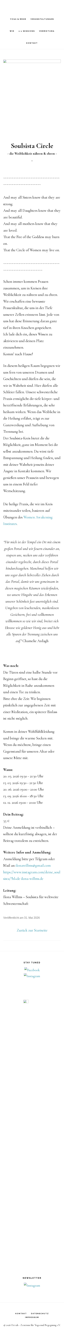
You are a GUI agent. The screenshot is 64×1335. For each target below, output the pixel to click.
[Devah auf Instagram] (32, 976)
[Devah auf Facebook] (32, 970)
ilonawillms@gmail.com (33, 865)
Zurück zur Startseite (32, 930)
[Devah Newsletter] (32, 1286)
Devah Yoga (32, 8)
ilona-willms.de (32, 878)
